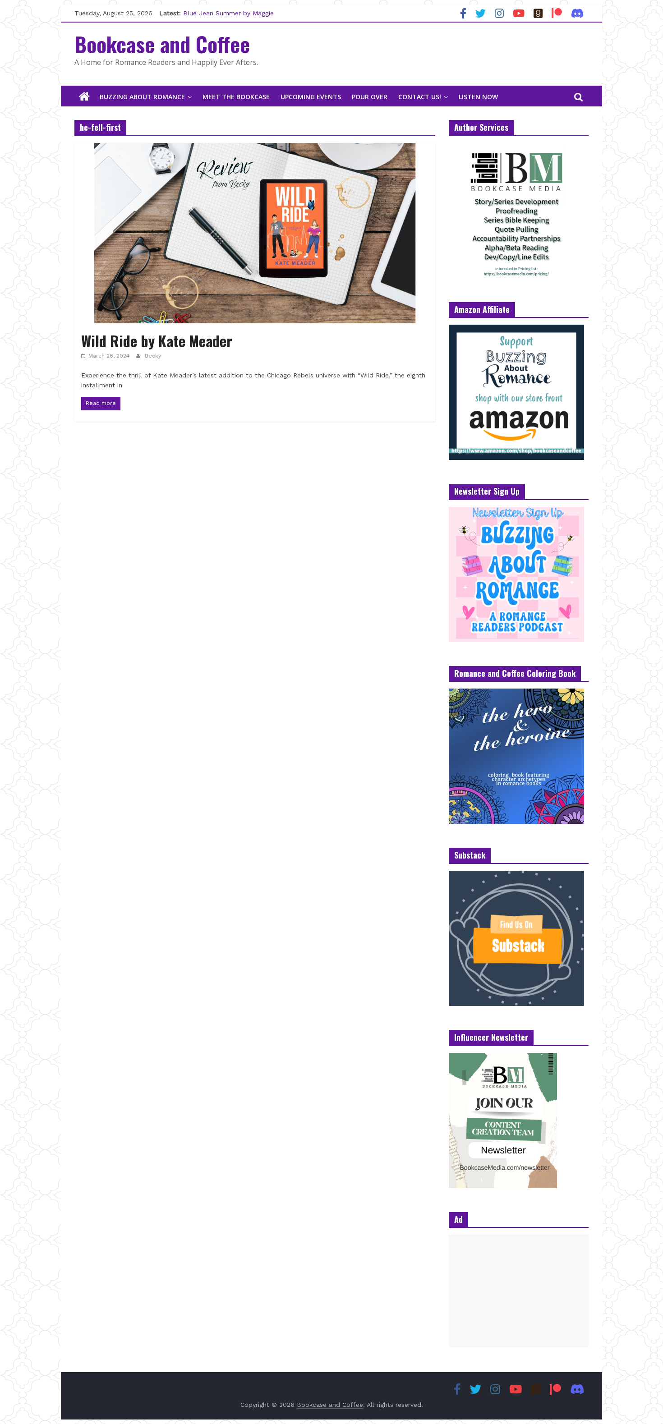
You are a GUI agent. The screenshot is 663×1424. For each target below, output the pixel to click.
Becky (153, 356)
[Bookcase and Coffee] (84, 96)
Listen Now (478, 96)
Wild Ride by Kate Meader (156, 340)
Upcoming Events (311, 96)
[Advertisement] (519, 1291)
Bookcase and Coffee (162, 43)
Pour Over (369, 96)
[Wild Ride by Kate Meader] (255, 148)
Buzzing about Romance (142, 96)
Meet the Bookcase (236, 96)
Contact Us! (419, 96)
